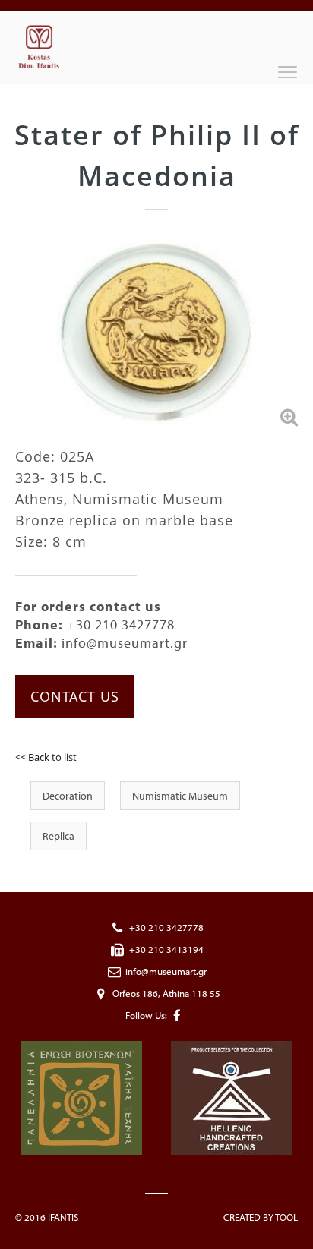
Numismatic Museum (180, 796)
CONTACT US (74, 696)
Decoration (68, 796)
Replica (58, 836)
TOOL (286, 1217)
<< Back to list (46, 757)
